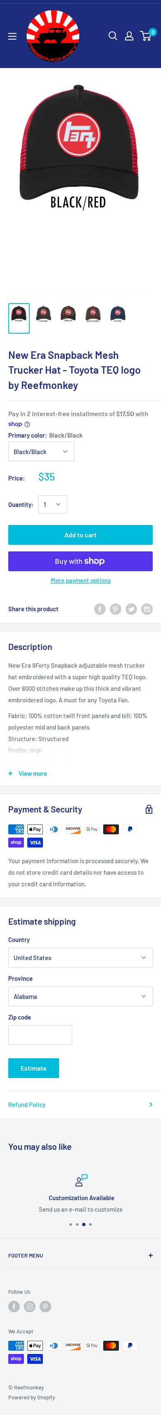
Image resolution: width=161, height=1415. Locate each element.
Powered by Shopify (31, 1397)
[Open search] (113, 35)
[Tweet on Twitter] (131, 609)
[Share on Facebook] (100, 609)
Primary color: (45, 435)
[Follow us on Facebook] (14, 1306)
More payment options (81, 580)
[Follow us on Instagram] (30, 1306)
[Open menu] (12, 36)
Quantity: (20, 504)
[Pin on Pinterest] (115, 609)
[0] (146, 36)
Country (19, 939)
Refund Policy (26, 1104)
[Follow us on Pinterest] (45, 1306)
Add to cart (80, 535)
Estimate (34, 1068)
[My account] (129, 35)
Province (20, 978)
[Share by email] (147, 609)
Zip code (19, 1017)
